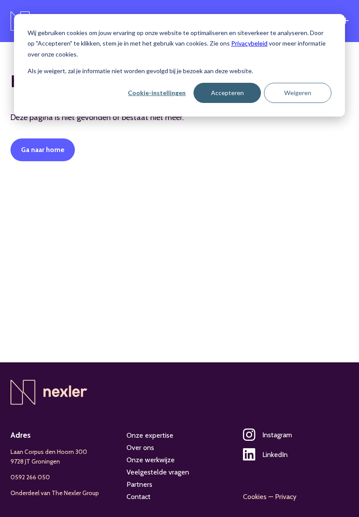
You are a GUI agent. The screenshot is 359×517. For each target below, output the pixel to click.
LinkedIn (275, 454)
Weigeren (297, 92)
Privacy (285, 496)
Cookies (255, 496)
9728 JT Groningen (35, 461)
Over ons (140, 447)
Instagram (277, 435)
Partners (139, 484)
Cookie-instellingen (157, 92)
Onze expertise (150, 435)
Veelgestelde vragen (158, 472)
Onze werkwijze (151, 460)
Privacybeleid (249, 43)
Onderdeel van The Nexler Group (55, 493)
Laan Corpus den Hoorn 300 (49, 452)
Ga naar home (42, 149)
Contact (139, 496)
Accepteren (227, 92)
